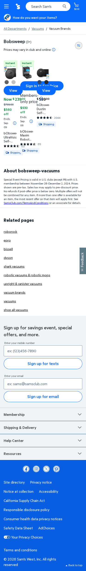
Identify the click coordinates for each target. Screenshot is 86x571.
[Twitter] (46, 468)
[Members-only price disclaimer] (41, 98)
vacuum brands (14, 292)
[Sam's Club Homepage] (18, 6)
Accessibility (48, 491)
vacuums (10, 301)
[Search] (64, 6)
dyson (8, 257)
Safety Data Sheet (18, 527)
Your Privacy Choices (27, 537)
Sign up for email (43, 396)
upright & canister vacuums (23, 283)
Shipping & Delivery (20, 427)
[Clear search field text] (58, 6)
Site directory (14, 482)
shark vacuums (14, 266)
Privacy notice (41, 482)
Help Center (14, 440)
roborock (10, 231)
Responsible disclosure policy (27, 509)
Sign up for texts (43, 363)
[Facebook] (26, 468)
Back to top (75, 565)
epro (7, 240)
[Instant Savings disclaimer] (15, 123)
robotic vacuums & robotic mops (27, 275)
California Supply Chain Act (24, 500)
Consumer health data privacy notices (33, 518)
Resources (12, 453)
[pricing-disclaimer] (53, 49)
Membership (14, 414)
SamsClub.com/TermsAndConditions (26, 203)
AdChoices (46, 527)
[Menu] (7, 6)
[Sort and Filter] (78, 45)
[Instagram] (36, 468)
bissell (8, 249)
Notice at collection (18, 491)
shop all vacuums (16, 310)
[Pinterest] (56, 468)
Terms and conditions (20, 549)
